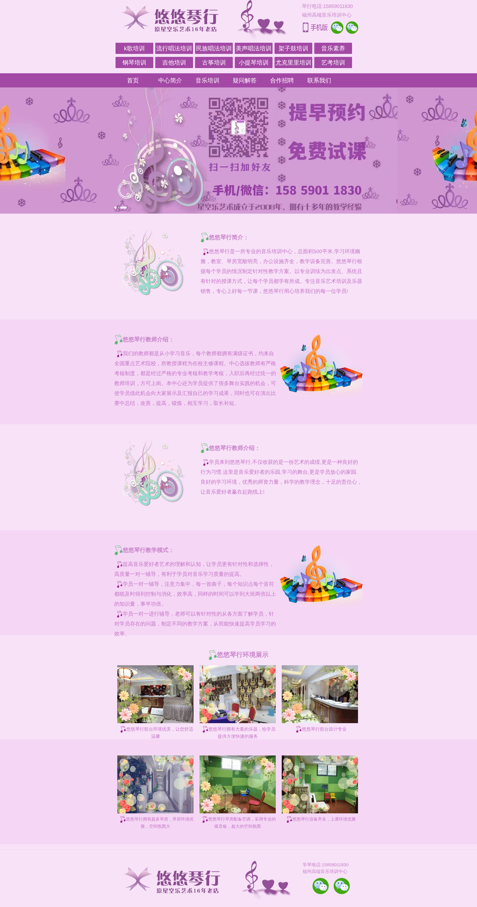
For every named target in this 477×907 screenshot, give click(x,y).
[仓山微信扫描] (342, 886)
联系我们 (319, 80)
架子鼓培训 (293, 48)
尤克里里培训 (293, 62)
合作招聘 (282, 80)
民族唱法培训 (214, 48)
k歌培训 (134, 48)
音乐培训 (207, 80)
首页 (133, 80)
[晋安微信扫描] (321, 886)
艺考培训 (333, 62)
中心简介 (170, 80)
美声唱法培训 (254, 48)
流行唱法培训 (174, 48)
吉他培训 (174, 62)
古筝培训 (214, 62)
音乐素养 (333, 48)
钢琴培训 (134, 62)
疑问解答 (245, 80)
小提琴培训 (254, 62)
